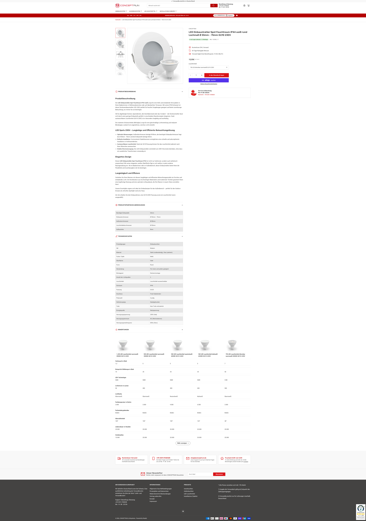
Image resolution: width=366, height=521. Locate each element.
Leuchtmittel (193, 64)
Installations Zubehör (167, 11)
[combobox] (182, 6)
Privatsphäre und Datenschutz (159, 491)
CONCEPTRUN (192, 28)
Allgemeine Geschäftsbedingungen (161, 489)
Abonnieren (219, 474)
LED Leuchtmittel (150, 11)
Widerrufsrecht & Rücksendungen (160, 494)
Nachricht (201, 94)
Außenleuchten (134, 11)
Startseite (118, 19)
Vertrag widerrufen (155, 496)
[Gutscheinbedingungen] (236, 15)
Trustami (245, 461)
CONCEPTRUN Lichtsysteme (127, 518)
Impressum (153, 501)
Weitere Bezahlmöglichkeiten (208, 84)
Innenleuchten (120, 11)
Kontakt (152, 499)
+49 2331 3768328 (210, 94)
